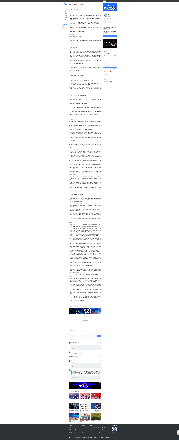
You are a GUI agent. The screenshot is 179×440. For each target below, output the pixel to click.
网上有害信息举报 (107, 437)
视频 (66, 15)
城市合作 (70, 427)
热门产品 (83, 429)
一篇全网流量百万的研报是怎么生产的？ (84, 421)
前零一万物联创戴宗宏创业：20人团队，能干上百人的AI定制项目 (96, 411)
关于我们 (75, 429)
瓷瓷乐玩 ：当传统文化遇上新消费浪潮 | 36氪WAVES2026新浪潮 (96, 400)
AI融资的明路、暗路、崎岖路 (95, 420)
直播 (66, 13)
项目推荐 (70, 429)
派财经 (70, 6)
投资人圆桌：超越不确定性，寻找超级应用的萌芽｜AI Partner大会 (73, 421)
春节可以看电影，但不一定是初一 (108, 81)
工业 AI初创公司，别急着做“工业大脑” (73, 411)
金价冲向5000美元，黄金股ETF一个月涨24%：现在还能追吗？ (109, 24)
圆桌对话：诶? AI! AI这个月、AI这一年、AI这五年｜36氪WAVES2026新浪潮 (85, 400)
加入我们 (75, 432)
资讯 (66, 11)
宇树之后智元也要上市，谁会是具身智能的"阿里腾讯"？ (109, 32)
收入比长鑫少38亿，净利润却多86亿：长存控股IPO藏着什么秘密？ (109, 28)
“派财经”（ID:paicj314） (79, 302)
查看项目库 (114, 68)
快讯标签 (83, 432)
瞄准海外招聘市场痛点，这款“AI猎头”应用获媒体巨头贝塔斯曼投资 (85, 411)
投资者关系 (70, 432)
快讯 (66, 9)
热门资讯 (83, 427)
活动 (66, 19)
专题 (66, 17)
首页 (66, 8)
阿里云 (77, 437)
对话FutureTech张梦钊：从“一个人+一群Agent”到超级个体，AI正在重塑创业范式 (73, 400)
